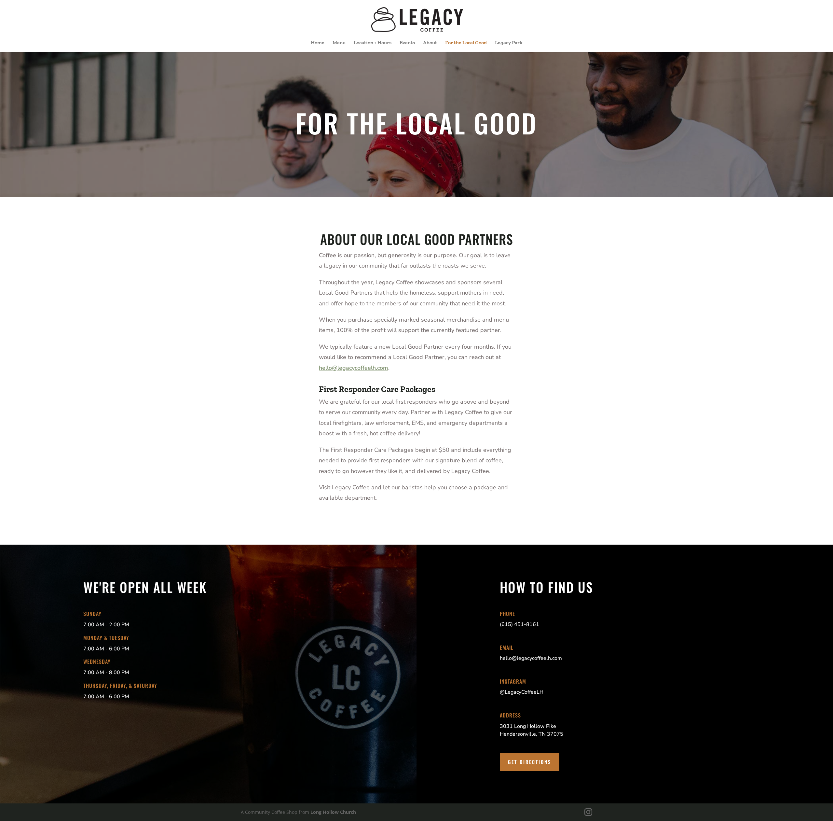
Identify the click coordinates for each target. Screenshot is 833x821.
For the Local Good (466, 43)
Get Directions (529, 761)
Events (407, 43)
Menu (339, 43)
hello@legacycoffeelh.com (353, 368)
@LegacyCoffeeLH (521, 692)
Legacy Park (509, 43)
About (430, 43)
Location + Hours (372, 43)
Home (317, 43)
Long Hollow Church (333, 812)
